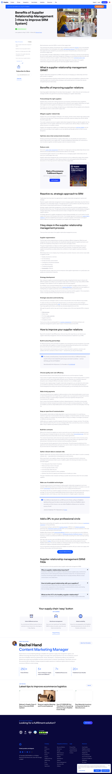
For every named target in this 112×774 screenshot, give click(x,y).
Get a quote (104, 2)
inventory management (65, 322)
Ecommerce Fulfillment (87, 758)
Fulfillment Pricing (48, 758)
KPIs (59, 304)
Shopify (58, 750)
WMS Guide (84, 760)
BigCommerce (60, 754)
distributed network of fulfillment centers (72, 534)
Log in (99, 2)
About (46, 747)
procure (77, 47)
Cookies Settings (82, 770)
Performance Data (86, 750)
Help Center (47, 766)
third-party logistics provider (55, 528)
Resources (49, 2)
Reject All (97, 770)
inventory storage (63, 527)
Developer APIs (60, 764)
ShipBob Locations (86, 749)
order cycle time (50, 316)
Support (94, 2)
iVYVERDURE (72, 364)
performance (47, 488)
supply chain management (51, 149)
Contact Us (47, 749)
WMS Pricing (47, 760)
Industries (42, 2)
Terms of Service (73, 749)
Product (12, 2)
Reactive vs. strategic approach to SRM (23, 51)
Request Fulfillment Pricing (65, 551)
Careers (46, 756)
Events (46, 754)
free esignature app (78, 434)
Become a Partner (61, 747)
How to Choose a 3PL (86, 756)
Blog (46, 750)
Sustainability (45, 268)
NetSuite (59, 756)
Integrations (25, 2)
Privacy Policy (72, 747)
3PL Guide (84, 762)
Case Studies (34, 2)
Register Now (99, 6)
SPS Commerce (60, 752)
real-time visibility (80, 127)
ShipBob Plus (85, 752)
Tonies (65, 509)
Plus (56, 2)
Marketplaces (60, 758)
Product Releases (86, 754)
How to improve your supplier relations (23, 58)
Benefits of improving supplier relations (23, 48)
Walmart (59, 760)
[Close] (109, 765)
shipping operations (80, 527)
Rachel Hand (39, 32)
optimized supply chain (79, 57)
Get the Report (54, 180)
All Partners (59, 749)
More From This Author (86, 643)
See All (89, 685)
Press (46, 762)
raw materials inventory (69, 49)
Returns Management (61, 762)
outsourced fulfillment (59, 532)
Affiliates (59, 766)
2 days (49, 541)
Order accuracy (45, 312)
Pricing (18, 2)
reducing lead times (67, 287)
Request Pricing (56, 632)
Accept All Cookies (105, 770)
